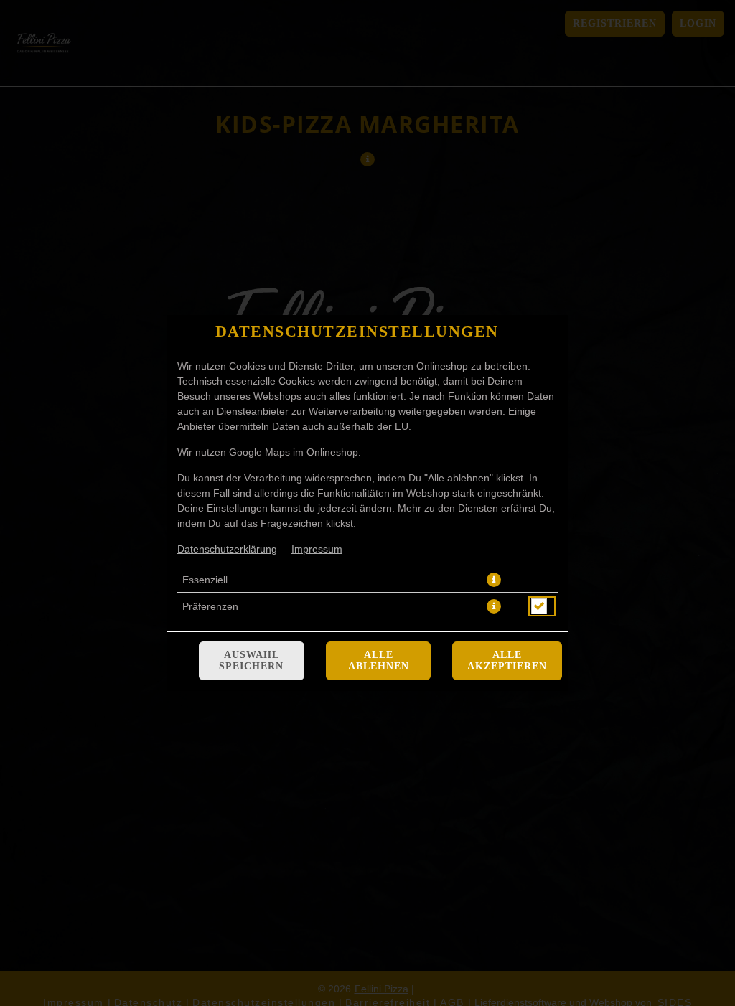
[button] (494, 580)
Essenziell (205, 580)
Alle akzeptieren (507, 660)
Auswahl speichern (251, 660)
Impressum (316, 549)
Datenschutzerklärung (227, 549)
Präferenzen (210, 606)
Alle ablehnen (378, 660)
